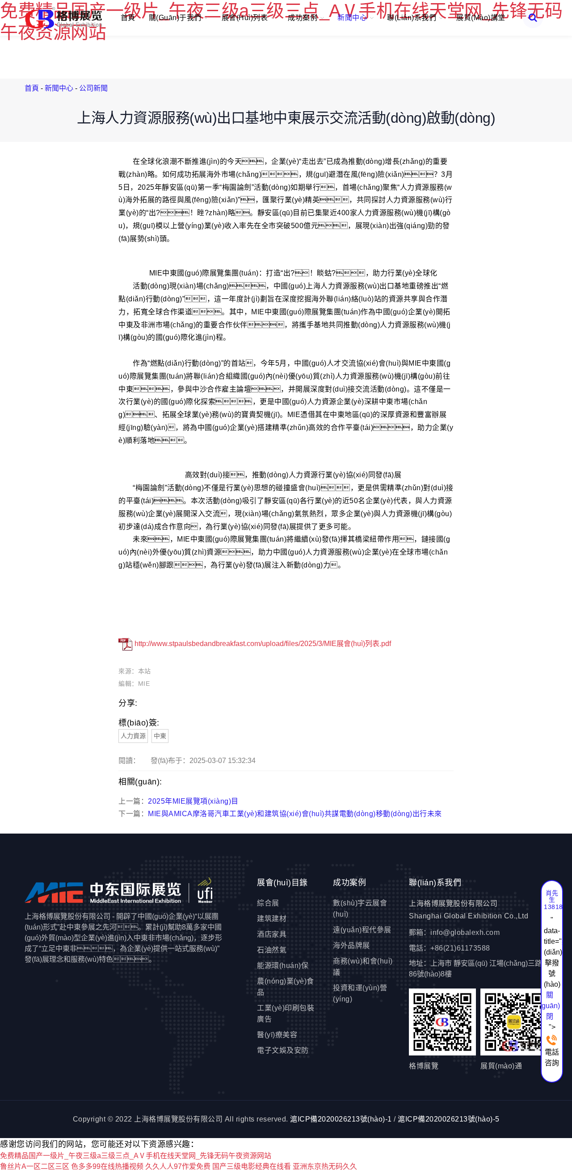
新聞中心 (59, 88)
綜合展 (268, 903)
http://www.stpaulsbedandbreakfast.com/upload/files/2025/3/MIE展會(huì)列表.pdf (262, 643)
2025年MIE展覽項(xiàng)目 (193, 801)
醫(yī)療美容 (277, 1035)
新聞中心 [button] (353, 17)
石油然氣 (271, 950)
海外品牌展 (351, 945)
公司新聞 (93, 88)
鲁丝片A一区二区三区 (34, 1166)
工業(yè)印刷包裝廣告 (285, 1013)
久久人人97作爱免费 (177, 1166)
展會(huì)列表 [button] (246, 17)
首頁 (128, 17)
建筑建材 (271, 918)
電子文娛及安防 (283, 1050)
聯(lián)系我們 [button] (412, 17)
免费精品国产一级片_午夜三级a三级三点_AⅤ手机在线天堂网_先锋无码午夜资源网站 (135, 1155)
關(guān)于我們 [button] (176, 17)
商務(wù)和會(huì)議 (363, 966)
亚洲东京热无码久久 (325, 1166)
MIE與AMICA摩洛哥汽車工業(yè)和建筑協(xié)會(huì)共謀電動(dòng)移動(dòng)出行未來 (295, 813)
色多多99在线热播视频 (107, 1166)
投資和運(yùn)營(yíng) (360, 993)
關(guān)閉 (549, 1005)
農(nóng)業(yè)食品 (285, 986)
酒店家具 (271, 934)
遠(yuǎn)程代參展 (362, 930)
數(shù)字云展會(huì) (360, 908)
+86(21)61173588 (460, 948)
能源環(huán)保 (282, 965)
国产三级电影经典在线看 (251, 1166)
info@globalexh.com (465, 932)
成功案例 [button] (304, 17)
